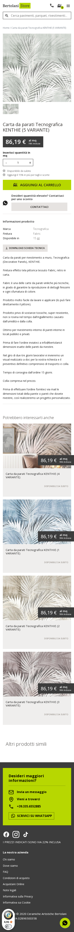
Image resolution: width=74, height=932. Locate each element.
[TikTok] (25, 834)
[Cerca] (6, 15)
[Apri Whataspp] (65, 923)
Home (6, 27)
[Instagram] (16, 834)
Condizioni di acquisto (16, 878)
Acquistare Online (13, 884)
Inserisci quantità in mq (16, 154)
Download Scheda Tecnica (27, 248)
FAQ (5, 872)
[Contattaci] (51, 6)
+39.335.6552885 (28, 806)
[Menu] (67, 6)
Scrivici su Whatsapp (34, 816)
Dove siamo (10, 865)
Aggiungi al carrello (40, 185)
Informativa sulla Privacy (18, 896)
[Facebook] (6, 834)
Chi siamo (9, 859)
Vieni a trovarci (28, 799)
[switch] (8, 926)
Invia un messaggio (31, 792)
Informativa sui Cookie (17, 902)
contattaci (39, 207)
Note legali (9, 890)
